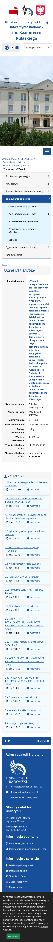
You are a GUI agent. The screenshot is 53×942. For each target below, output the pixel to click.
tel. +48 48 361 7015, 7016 (24, 797)
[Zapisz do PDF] (9, 740)
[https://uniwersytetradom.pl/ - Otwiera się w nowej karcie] (27, 10)
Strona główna (9, 158)
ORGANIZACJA (28, 158)
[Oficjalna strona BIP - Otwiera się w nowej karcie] (14, 10)
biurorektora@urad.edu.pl (24, 792)
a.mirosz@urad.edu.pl (16, 826)
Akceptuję (14, 936)
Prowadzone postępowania (17, 165)
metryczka (34, 489)
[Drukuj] (5, 740)
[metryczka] (48, 741)
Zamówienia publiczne (14, 162)
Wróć (4, 264)
